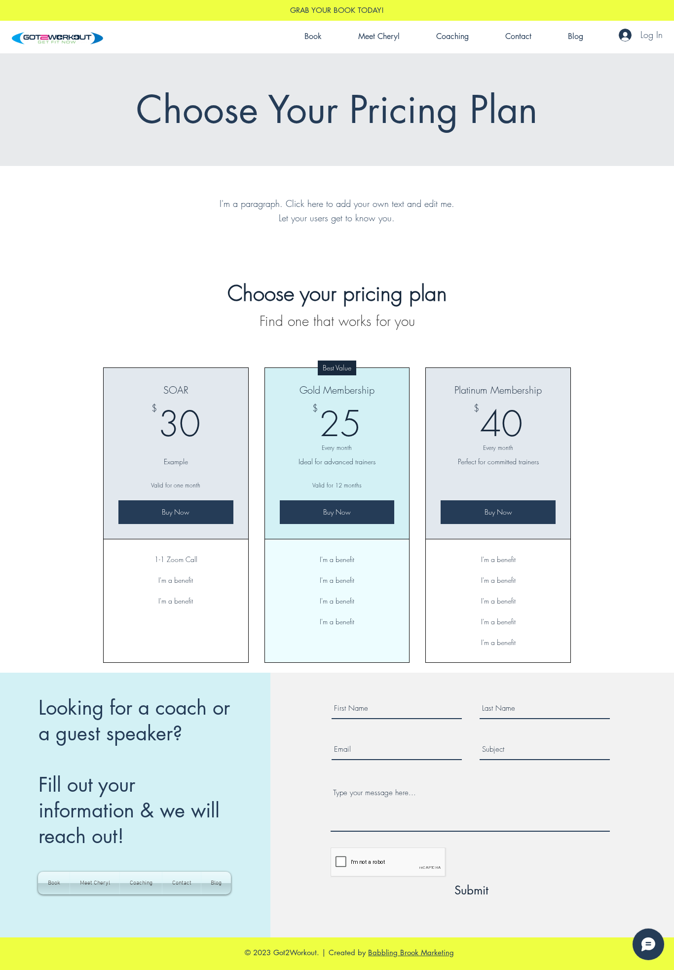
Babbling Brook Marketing (411, 952)
